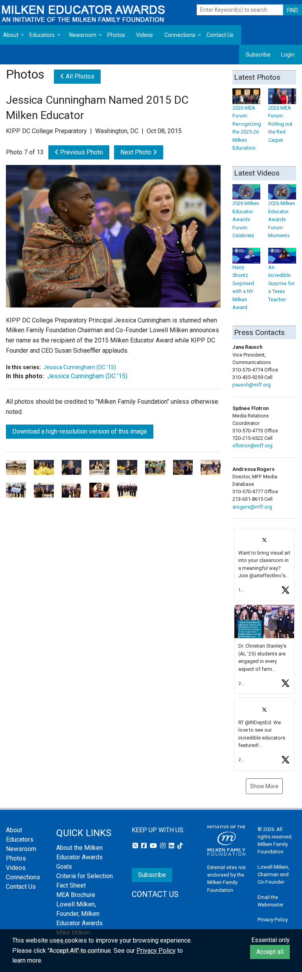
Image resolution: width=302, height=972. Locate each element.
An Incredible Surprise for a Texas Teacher (281, 283)
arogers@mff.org (252, 507)
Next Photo (136, 152)
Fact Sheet (71, 885)
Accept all (270, 952)
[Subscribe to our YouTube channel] (154, 845)
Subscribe (258, 54)
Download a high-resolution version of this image (79, 431)
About (10, 35)
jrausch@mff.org (251, 385)
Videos (144, 35)
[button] (264, 564)
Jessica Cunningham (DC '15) (79, 367)
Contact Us (220, 35)
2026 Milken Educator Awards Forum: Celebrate (245, 219)
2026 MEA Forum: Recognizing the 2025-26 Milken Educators (246, 128)
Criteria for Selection (84, 876)
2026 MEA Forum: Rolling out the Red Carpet (280, 124)
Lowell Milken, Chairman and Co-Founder (273, 874)
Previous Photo (81, 152)
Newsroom (82, 35)
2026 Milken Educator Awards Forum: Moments (281, 219)
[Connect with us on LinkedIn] (172, 845)
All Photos (79, 76)
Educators (42, 35)
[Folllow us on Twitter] (136, 845)
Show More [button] (264, 786)
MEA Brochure (75, 895)
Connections (179, 35)
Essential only (270, 940)
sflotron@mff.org (252, 445)
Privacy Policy (273, 920)
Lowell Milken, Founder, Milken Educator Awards (79, 914)
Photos (116, 35)
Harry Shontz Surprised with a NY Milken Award (243, 287)
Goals (64, 866)
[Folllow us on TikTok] (180, 845)
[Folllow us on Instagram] (163, 845)
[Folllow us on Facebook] (144, 845)
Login (288, 54)
